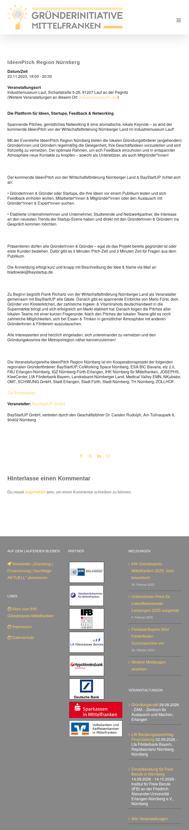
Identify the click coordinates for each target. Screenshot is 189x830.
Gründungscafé (144, 704)
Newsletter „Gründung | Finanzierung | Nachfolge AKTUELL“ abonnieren (30, 571)
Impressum (21, 627)
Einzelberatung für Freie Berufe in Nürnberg (152, 771)
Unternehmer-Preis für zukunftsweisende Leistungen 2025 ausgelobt (155, 604)
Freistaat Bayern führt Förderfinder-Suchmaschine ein (150, 636)
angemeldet (35, 492)
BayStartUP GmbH (48, 404)
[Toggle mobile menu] (179, 20)
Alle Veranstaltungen (149, 818)
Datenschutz (22, 637)
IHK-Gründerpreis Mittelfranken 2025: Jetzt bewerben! (152, 571)
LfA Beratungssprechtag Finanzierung (152, 737)
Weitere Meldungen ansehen (148, 665)
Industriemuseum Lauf (98, 97)
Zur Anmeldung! (21, 392)
